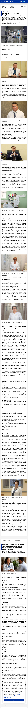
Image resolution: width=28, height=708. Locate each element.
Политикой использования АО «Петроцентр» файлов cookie (12, 696)
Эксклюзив (22, 8)
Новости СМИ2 (4, 705)
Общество (23, 6)
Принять (14, 700)
